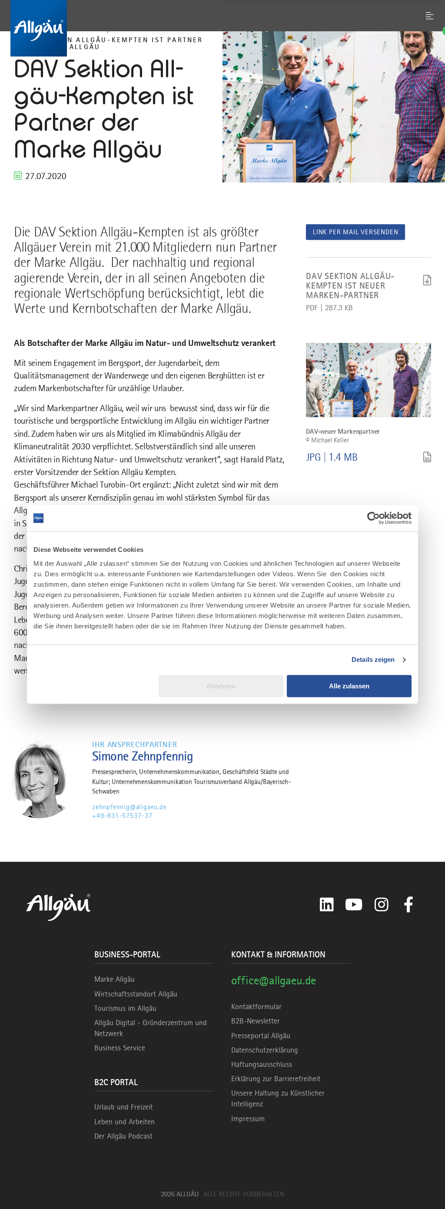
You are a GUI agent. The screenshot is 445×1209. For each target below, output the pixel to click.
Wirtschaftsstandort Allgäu (135, 994)
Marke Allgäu (114, 979)
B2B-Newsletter (255, 1020)
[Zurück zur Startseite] (222, 28)
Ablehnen (221, 686)
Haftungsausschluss (261, 1064)
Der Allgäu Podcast (123, 1136)
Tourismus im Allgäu (125, 1008)
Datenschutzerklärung (264, 1050)
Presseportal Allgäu (260, 1035)
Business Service (119, 1047)
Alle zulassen (349, 686)
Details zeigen (373, 659)
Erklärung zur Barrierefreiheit (276, 1078)
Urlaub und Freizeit (123, 1107)
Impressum (248, 1118)
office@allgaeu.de (273, 980)
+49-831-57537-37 (122, 816)
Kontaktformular (256, 1006)
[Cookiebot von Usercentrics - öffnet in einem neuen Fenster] (373, 518)
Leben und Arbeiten (124, 1121)
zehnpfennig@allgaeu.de (129, 807)
